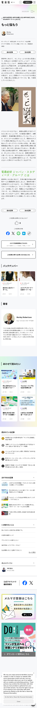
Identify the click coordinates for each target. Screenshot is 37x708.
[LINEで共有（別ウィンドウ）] (18, 233)
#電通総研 (30, 44)
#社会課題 (27, 41)
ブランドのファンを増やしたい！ (10, 540)
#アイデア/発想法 (5, 44)
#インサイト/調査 (15, 44)
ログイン (28, 2)
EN (14, 2)
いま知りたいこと (8, 525)
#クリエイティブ (20, 41)
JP (11, 2)
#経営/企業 (13, 41)
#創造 (2, 46)
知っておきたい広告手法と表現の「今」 (12, 530)
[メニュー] (34, 2)
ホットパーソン (7, 563)
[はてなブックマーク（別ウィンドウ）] (24, 233)
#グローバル (23, 44)
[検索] (20, 2)
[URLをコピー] (29, 233)
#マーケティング (5, 41)
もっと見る (32, 552)
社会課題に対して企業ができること (12, 550)
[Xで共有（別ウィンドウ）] (13, 233)
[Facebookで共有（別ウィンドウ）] (8, 233)
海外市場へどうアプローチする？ (11, 545)
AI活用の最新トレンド (8, 535)
